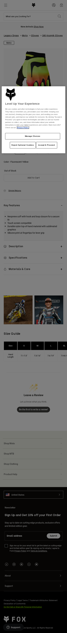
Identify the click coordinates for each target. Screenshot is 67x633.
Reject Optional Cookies (23, 145)
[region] (33, 119)
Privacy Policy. (23, 128)
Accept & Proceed (46, 145)
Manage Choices (32, 136)
